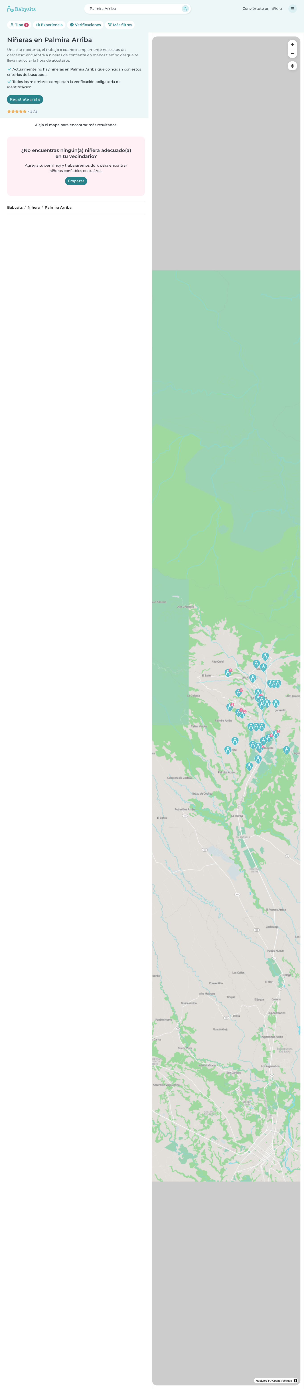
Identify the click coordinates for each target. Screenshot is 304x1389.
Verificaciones (87, 25)
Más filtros (122, 25)
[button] (268, 737)
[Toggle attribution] (295, 1380)
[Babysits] (21, 9)
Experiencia (51, 25)
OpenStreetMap (282, 1381)
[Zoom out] (292, 53)
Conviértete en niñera (262, 8)
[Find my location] (292, 65)
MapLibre (262, 1381)
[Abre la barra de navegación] (292, 8)
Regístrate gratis (25, 99)
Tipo (20, 25)
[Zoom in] (292, 44)
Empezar (76, 181)
